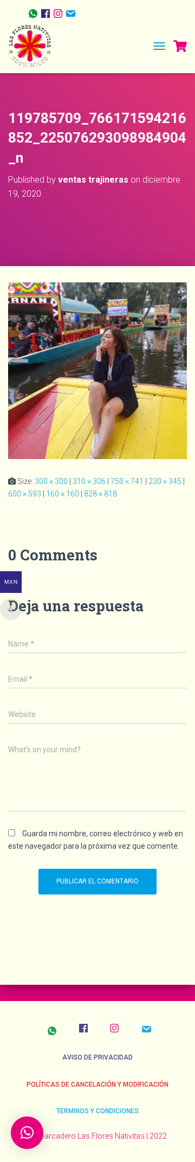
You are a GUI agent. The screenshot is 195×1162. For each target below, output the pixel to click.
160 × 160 (62, 493)
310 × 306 (89, 481)
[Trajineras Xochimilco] (34, 46)
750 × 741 (127, 481)
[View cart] (180, 46)
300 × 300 (51, 481)
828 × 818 (100, 493)
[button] (27, 1132)
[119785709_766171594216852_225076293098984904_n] (97, 370)
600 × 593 (24, 493)
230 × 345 (164, 481)
